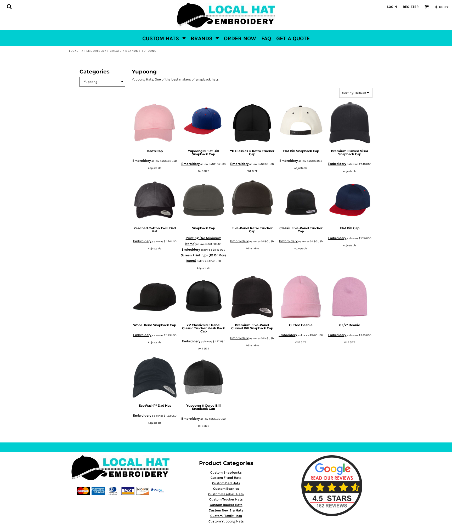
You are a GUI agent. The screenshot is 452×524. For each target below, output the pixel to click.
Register (411, 7)
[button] (9, 6)
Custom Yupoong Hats (226, 521)
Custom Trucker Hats (226, 499)
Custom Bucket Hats (226, 505)
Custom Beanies (226, 489)
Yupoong (138, 79)
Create (116, 51)
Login (392, 7)
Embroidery (141, 161)
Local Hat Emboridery (87, 51)
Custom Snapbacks (226, 472)
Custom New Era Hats (226, 510)
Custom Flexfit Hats (226, 516)
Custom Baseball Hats (226, 494)
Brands (131, 51)
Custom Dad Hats (226, 483)
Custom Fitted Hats (226, 478)
